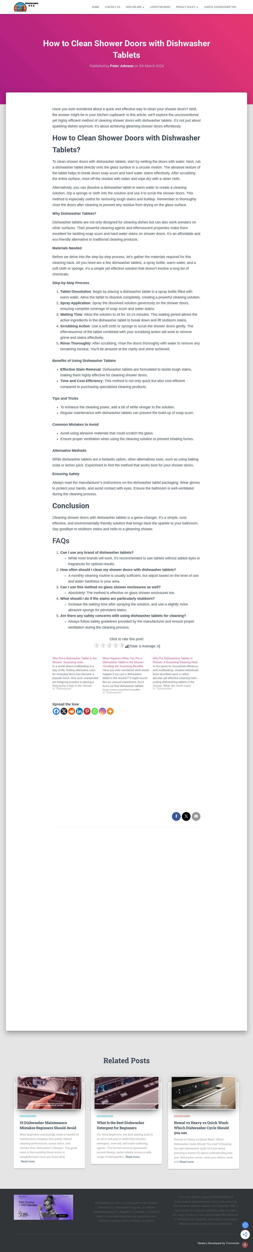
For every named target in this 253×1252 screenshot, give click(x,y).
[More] (110, 711)
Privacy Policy (186, 7)
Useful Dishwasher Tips (220, 7)
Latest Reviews (160, 7)
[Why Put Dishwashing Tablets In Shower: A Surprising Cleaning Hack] (178, 673)
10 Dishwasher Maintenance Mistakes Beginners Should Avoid (48, 1125)
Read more (28, 1161)
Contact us (112, 7)
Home (95, 7)
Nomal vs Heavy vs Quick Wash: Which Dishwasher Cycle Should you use (201, 1127)
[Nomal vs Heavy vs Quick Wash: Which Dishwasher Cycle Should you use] (203, 1092)
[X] (63, 711)
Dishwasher (28, 1116)
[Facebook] (56, 711)
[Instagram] (102, 711)
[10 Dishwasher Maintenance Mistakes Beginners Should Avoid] (49, 1092)
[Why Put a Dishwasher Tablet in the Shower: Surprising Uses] (77, 673)
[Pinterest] (87, 711)
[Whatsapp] (94, 711)
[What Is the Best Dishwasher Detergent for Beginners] (126, 1092)
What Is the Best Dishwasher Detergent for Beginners (120, 1125)
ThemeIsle (232, 1243)
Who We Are (134, 7)
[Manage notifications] (245, 1245)
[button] (143, 7)
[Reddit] (71, 711)
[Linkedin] (79, 711)
